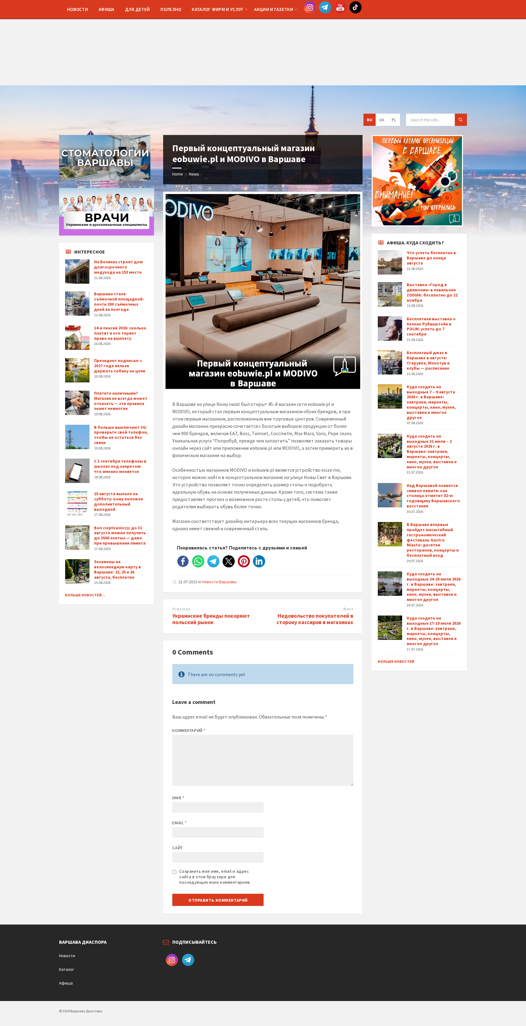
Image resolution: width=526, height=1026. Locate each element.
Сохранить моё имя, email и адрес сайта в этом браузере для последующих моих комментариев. (215, 876)
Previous (181, 609)
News (194, 174)
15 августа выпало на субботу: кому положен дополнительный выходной (118, 501)
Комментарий (188, 730)
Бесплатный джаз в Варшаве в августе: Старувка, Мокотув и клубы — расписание (428, 360)
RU (369, 119)
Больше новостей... (85, 595)
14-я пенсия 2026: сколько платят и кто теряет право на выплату (120, 333)
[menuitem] (77, 9)
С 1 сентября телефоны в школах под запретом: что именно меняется (120, 466)
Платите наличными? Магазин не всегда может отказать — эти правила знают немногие (120, 400)
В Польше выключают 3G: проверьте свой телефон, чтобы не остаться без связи (121, 434)
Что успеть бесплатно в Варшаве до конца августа (431, 258)
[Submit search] (461, 120)
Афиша (66, 983)
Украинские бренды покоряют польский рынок (211, 619)
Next (348, 609)
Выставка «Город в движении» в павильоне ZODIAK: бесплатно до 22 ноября (432, 292)
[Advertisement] (263, 42)
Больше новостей (396, 661)
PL (394, 119)
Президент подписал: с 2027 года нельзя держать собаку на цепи (119, 366)
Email (179, 822)
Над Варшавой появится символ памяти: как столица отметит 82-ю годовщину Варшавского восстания (433, 496)
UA (381, 119)
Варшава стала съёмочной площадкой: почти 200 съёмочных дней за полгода (119, 301)
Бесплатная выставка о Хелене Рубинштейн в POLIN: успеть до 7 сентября (431, 326)
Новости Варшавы (219, 581)
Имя (178, 798)
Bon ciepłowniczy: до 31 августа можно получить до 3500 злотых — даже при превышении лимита (120, 535)
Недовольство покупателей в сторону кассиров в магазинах (314, 619)
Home (177, 174)
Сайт (177, 847)
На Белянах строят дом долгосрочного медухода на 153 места (118, 267)
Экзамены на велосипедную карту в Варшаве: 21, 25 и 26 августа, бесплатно (117, 569)
